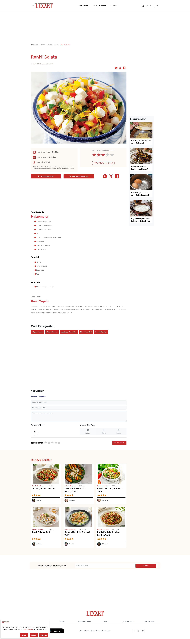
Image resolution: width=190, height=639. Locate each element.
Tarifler (42, 45)
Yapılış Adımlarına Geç (80, 176)
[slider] (103, 154)
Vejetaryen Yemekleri (68, 332)
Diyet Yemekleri (86, 332)
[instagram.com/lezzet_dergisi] (138, 631)
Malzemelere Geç (47, 176)
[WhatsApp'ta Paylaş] (116, 68)
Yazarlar (114, 6)
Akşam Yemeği (37, 332)
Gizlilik (106, 621)
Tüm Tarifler (83, 6)
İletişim (62, 621)
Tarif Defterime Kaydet (104, 163)
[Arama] (157, 6)
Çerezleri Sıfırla (149, 621)
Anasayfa (34, 45)
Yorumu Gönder (119, 443)
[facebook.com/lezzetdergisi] (134, 631)
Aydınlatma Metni (84, 621)
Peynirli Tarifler (100, 332)
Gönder (145, 566)
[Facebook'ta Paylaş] (124, 68)
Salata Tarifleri (53, 45)
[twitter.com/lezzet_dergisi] (143, 631)
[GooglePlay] (56, 631)
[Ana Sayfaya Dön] (95, 613)
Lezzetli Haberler (99, 6)
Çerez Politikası (127, 621)
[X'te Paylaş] (120, 68)
